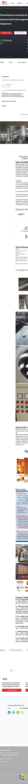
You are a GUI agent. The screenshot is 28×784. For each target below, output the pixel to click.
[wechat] (17, 712)
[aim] (22, 712)
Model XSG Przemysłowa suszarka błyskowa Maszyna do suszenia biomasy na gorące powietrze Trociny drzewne (11, 686)
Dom (1, 8)
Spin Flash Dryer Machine (16, 650)
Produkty (6, 8)
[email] (9, 712)
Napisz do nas (20, 33)
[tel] (26, 712)
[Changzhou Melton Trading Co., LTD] (4, 3)
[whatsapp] (13, 712)
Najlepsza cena (6, 33)
